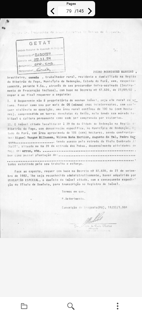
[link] (24, 306)
